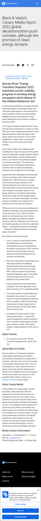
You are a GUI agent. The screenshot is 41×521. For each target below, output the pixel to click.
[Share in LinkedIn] (23, 65)
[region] (20, 504)
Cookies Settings (20, 504)
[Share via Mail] (32, 65)
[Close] (38, 490)
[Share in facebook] (18, 65)
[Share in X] (27, 65)
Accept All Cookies (20, 517)
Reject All (20, 510)
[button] (37, 3)
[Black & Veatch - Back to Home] (9, 3)
